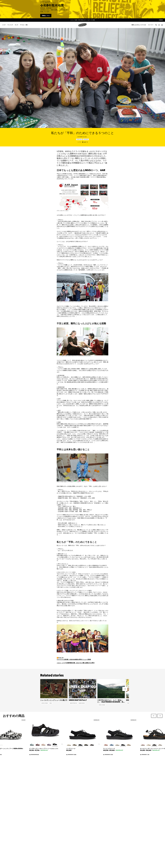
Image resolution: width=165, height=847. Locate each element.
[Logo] (82, 24)
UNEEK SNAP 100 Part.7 (78, 700)
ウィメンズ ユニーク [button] (109, 748)
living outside (44, 703)
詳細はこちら (46, 15)
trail (51, 703)
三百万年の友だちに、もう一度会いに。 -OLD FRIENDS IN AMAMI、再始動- (111, 701)
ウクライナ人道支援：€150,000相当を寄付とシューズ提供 (74, 659)
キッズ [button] (16, 24)
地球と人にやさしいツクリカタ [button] (139, 24)
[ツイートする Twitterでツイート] (85, 142)
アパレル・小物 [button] (23, 24)
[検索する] (156, 25)
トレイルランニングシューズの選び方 (53, 700)
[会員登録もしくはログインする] (159, 25)
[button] (162, 25)
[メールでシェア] (87, 142)
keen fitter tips (73, 703)
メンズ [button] (3, 24)
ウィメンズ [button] (10, 24)
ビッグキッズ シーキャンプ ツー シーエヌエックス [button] (43, 748)
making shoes (82, 703)
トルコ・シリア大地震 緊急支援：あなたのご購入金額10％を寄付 (75, 662)
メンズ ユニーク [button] (70, 748)
